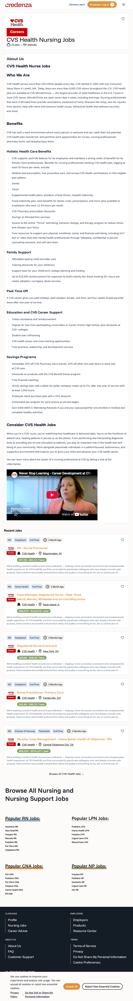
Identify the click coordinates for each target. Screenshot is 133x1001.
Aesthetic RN (11, 827)
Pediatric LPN (78, 827)
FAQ (11, 951)
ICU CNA (9, 874)
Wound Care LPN (80, 842)
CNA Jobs (32, 866)
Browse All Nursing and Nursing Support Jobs (39, 794)
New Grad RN (11, 830)
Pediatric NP (78, 878)
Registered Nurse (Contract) (37, 646)
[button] (66, 555)
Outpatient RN (12, 850)
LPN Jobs (98, 818)
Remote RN (10, 838)
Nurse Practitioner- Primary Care (40, 692)
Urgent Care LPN (80, 838)
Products (79, 925)
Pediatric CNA (12, 878)
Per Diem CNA (12, 882)
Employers (80, 920)
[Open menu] (123, 4)
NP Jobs (97, 866)
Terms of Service (84, 946)
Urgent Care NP (79, 886)
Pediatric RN (11, 842)
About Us (14, 946)
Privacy (78, 951)
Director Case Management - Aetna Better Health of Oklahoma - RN (64, 739)
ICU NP (75, 890)
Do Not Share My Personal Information (99, 957)
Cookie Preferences (86, 962)
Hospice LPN (78, 834)
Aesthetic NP (78, 882)
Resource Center (85, 931)
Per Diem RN (11, 846)
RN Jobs (30, 818)
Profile (12, 920)
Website (30, 45)
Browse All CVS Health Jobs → (66, 773)
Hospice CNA (11, 886)
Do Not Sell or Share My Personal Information (39, 994)
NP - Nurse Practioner (32, 548)
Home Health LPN (80, 830)
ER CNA (9, 894)
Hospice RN (11, 834)
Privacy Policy (14, 994)
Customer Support (21, 957)
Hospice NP (77, 874)
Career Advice (18, 931)
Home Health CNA (14, 890)
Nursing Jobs (17, 925)
